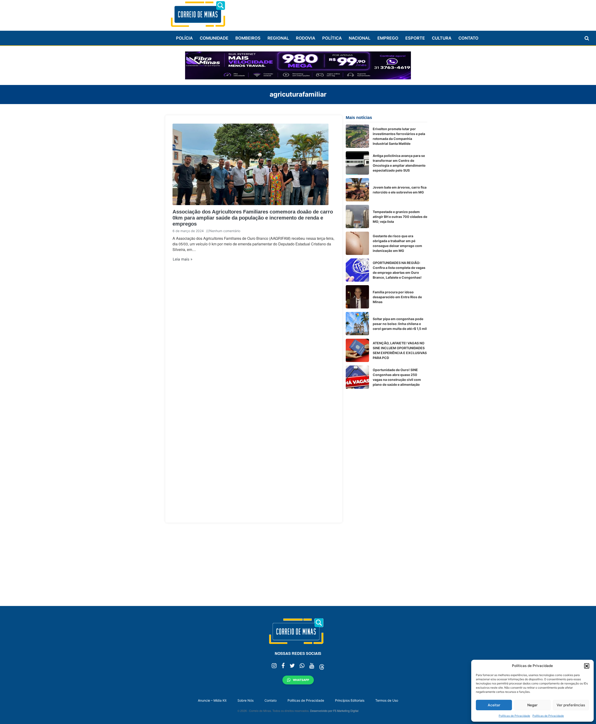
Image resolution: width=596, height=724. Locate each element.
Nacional (359, 38)
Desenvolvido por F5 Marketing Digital (334, 711)
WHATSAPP (301, 680)
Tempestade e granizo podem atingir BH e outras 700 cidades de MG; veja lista (400, 216)
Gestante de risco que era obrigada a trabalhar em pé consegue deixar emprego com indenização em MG (397, 243)
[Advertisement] (342, 13)
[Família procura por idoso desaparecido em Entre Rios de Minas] (357, 296)
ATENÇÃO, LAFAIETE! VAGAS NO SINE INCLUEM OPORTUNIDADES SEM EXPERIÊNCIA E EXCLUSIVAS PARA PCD (400, 350)
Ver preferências (571, 705)
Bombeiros (248, 38)
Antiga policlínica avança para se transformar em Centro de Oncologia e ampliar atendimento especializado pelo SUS (399, 163)
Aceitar (494, 705)
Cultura (441, 38)
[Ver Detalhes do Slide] (298, 65)
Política (332, 38)
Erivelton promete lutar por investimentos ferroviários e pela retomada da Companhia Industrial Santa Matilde (399, 136)
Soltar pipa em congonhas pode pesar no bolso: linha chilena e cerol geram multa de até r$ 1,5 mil (400, 324)
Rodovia (305, 38)
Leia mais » (183, 259)
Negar (532, 705)
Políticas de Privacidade (514, 715)
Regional (278, 38)
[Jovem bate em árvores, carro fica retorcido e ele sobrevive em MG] (357, 189)
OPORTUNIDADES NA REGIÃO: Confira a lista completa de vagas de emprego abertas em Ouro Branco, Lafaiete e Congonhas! (399, 270)
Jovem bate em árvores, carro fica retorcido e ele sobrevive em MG (400, 189)
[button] (586, 665)
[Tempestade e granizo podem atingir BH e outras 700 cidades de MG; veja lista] (357, 216)
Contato (468, 38)
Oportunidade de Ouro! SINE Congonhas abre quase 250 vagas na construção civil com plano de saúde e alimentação (397, 377)
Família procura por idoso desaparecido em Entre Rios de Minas (397, 297)
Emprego (387, 38)
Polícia (184, 38)
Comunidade (214, 38)
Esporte (415, 38)
